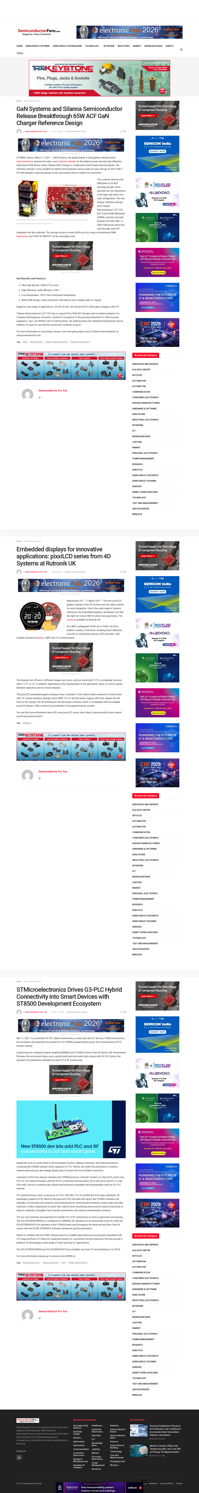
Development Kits (31, 1263)
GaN (25, 342)
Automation (139, 381)
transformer (22, 236)
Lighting (137, 442)
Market (137, 46)
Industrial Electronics (145, 420)
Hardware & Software (144, 408)
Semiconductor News (38, 46)
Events (170, 46)
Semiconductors (50, 1263)
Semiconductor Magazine (67, 46)
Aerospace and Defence (145, 364)
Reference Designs (80, 342)
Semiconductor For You (36, 131)
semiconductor (24, 161)
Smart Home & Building (145, 492)
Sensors (137, 486)
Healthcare (138, 414)
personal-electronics (145, 453)
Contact (179, 1483)
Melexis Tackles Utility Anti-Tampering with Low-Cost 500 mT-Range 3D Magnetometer (165, 1449)
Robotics (137, 470)
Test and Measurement (145, 503)
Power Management (143, 458)
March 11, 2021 (58, 1012)
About (143, 1483)
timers (40, 637)
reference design (67, 161)
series (70, 619)
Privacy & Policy (166, 1483)
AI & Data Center (141, 369)
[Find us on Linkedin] (19, 1457)
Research (137, 464)
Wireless (137, 514)
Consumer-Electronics (145, 397)
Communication (141, 392)
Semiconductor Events (145, 475)
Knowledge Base (153, 46)
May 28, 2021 (57, 572)
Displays (27, 723)
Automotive (139, 386)
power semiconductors (57, 342)
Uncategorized (140, 509)
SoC (63, 1263)
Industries (124, 46)
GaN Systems (36, 342)
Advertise (153, 1483)
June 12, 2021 (57, 131)
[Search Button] (181, 49)
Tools (19, 53)
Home (19, 46)
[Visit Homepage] (39, 32)
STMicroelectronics (78, 1263)
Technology (92, 46)
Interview (109, 46)
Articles (137, 375)
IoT (134, 431)
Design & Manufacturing (146, 403)
